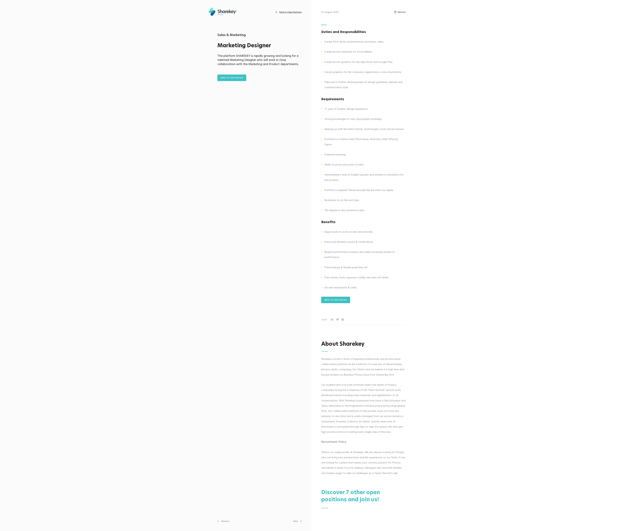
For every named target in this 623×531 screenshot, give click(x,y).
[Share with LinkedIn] (332, 320)
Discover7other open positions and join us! (350, 495)
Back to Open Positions (290, 12)
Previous (225, 521)
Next (295, 521)
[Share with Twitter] (337, 320)
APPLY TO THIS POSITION (232, 78)
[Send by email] (342, 320)
